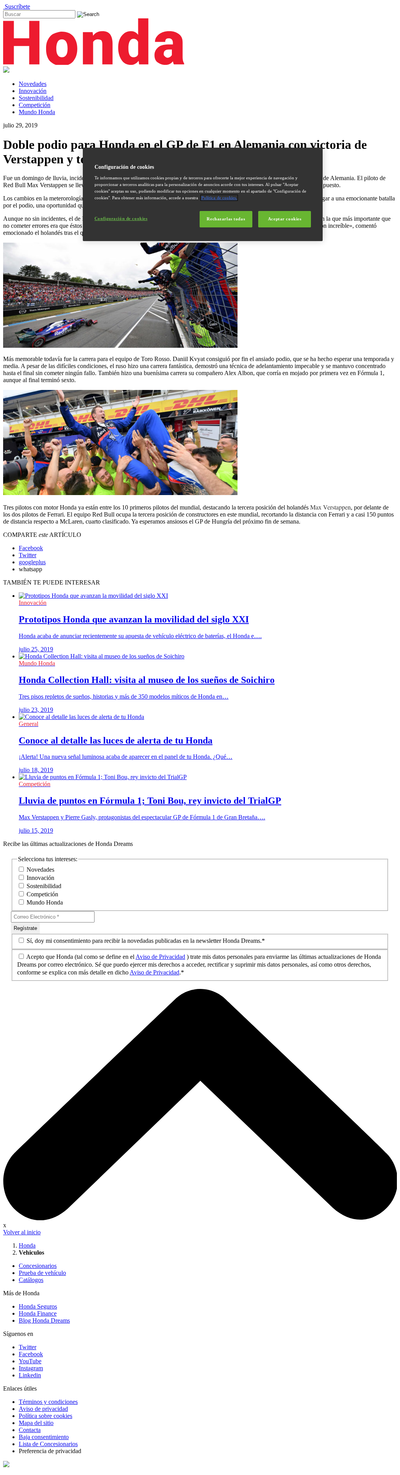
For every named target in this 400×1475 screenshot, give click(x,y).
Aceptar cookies (285, 218)
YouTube (30, 1361)
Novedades (32, 83)
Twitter (27, 1347)
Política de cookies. (219, 197)
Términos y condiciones (48, 1401)
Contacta (30, 1430)
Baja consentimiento (44, 1437)
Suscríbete (16, 6)
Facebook (31, 1354)
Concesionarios (38, 1265)
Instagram (31, 1368)
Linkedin (30, 1375)
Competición (34, 105)
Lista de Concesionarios (48, 1444)
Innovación (32, 91)
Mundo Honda (37, 112)
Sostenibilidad (36, 98)
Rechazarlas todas (226, 218)
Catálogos (31, 1280)
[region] (203, 194)
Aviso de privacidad (43, 1408)
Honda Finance (38, 1313)
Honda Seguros (38, 1306)
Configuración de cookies (121, 218)
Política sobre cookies (45, 1415)
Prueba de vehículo (42, 1272)
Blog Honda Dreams (44, 1320)
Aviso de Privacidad (160, 956)
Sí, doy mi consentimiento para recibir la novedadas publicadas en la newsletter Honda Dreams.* (145, 940)
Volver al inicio (22, 1232)
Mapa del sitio (36, 1423)
